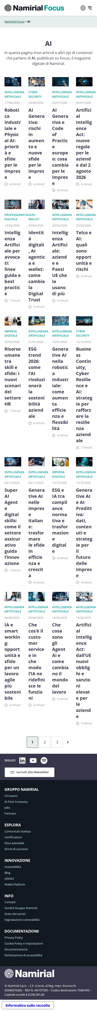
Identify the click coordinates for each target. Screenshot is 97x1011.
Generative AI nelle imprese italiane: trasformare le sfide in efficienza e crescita (36, 533)
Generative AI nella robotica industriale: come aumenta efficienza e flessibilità (60, 388)
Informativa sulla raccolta (28, 1005)
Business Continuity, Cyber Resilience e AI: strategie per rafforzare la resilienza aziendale (84, 395)
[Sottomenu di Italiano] (83, 8)
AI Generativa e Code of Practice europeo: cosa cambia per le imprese (60, 146)
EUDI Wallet (33, 217)
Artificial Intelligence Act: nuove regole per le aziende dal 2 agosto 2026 (84, 143)
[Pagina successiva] (66, 742)
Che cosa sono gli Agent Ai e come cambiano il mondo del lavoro (60, 658)
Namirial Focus (14, 21)
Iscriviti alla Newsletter (32, 772)
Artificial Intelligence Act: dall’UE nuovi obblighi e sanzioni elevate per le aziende (84, 670)
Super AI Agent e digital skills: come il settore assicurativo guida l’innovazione (13, 526)
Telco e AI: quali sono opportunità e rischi (84, 250)
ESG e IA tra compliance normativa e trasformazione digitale (60, 520)
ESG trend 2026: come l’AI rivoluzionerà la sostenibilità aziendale (36, 382)
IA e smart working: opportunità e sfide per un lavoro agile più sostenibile (13, 661)
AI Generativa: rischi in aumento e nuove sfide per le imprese (36, 143)
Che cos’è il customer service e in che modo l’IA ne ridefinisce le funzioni (36, 661)
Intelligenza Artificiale (14, 94)
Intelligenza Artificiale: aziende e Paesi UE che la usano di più (60, 263)
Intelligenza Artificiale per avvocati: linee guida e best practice (13, 263)
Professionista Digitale (16, 217)
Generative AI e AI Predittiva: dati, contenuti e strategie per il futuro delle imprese (84, 533)
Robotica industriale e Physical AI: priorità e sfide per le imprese (13, 143)
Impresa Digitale (11, 333)
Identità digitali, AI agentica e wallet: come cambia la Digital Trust (36, 266)
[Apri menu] (89, 8)
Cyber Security (35, 94)
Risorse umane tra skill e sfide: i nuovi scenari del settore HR (13, 376)
